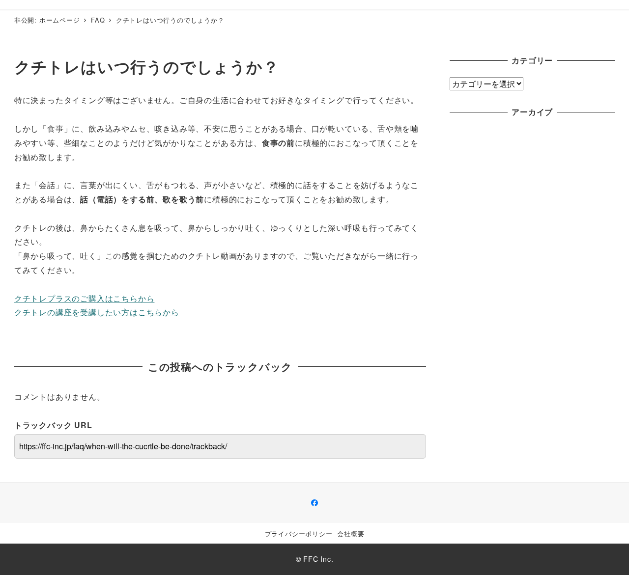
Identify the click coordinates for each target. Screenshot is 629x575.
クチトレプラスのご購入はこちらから (84, 298)
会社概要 (350, 533)
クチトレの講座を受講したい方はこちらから (96, 312)
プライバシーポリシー (299, 533)
